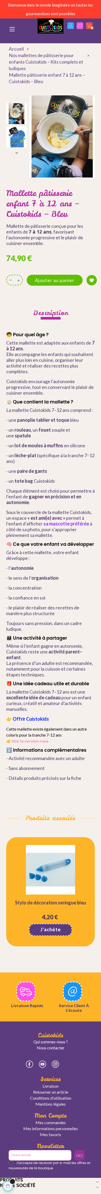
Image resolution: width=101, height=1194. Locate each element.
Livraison (50, 1085)
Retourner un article (50, 1091)
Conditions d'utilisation (50, 1097)
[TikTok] (68, 1064)
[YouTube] (42, 1064)
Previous (16, 98)
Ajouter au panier (54, 280)
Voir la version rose (29, 740)
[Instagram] (55, 1064)
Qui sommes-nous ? (50, 1041)
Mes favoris (50, 1134)
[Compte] (70, 32)
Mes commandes (50, 1122)
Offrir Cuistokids (31, 719)
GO (79, 1155)
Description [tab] (50, 313)
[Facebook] (29, 1064)
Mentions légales (50, 1103)
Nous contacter (50, 1047)
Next (16, 153)
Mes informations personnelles (50, 1128)
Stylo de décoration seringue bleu (50, 902)
